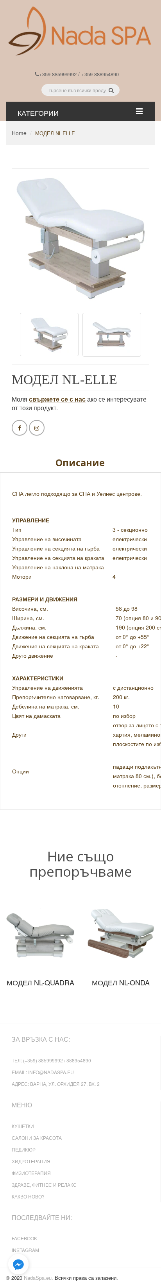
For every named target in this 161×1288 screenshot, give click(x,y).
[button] (18, 1264)
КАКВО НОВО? (28, 1196)
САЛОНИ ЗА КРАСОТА (37, 1137)
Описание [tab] (80, 462)
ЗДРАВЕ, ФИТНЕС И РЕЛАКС (44, 1184)
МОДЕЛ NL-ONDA (121, 982)
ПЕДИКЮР (24, 1149)
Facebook (24, 1238)
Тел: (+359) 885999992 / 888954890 (51, 1060)
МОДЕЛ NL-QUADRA (40, 982)
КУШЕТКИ (23, 1126)
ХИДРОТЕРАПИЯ (31, 1161)
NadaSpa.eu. (38, 1277)
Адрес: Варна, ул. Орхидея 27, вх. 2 (56, 1083)
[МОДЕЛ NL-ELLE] (49, 334)
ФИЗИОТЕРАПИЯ (31, 1173)
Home (19, 133)
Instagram (25, 1250)
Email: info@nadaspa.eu (43, 1072)
